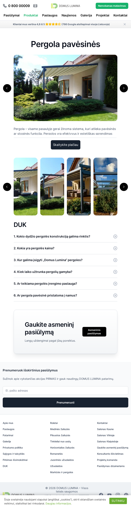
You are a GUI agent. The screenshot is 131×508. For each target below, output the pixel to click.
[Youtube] (109, 495)
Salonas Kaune (105, 429)
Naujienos (69, 15)
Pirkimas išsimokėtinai (15, 459)
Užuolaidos (56, 466)
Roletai (54, 422)
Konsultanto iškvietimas (110, 453)
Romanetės (56, 453)
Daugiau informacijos (58, 503)
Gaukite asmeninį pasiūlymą (112, 447)
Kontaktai (120, 15)
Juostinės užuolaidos (62, 459)
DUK (5, 466)
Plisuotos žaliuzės (60, 435)
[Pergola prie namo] (26, 186)
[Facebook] (101, 495)
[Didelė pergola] (79, 186)
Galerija (86, 15)
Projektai (102, 15)
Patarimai (8, 435)
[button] (7, 88)
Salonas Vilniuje (105, 435)
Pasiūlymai (12, 15)
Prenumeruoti (65, 402)
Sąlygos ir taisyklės (14, 453)
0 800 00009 (19, 6)
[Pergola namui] (52, 186)
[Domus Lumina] (65, 6)
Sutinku (118, 501)
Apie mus (8, 422)
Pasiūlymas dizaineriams (111, 466)
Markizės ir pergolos (61, 472)
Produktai (31, 15)
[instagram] (118, 495)
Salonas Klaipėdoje (107, 441)
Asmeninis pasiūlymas (94, 331)
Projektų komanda (107, 459)
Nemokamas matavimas (112, 5)
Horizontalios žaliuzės (62, 447)
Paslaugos (49, 15)
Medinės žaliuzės (60, 429)
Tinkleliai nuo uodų (60, 441)
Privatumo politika (13, 447)
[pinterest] (126, 495)
